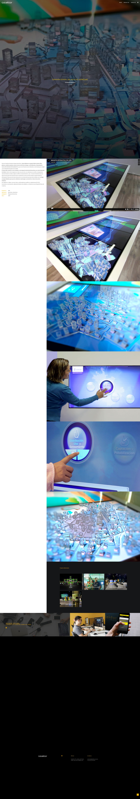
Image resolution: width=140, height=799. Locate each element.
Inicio (120, 2)
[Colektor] (7, 2)
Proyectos (126, 2)
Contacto (133, 2)
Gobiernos (70, 125)
